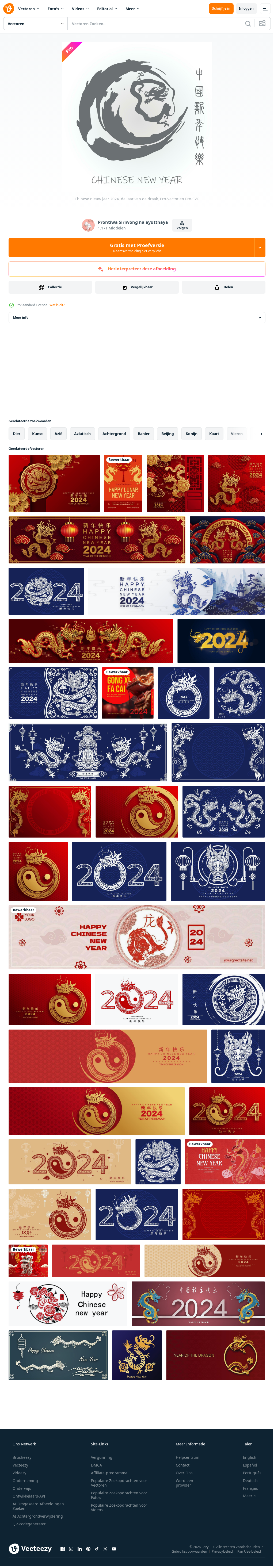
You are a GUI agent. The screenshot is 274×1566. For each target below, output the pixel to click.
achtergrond (114, 433)
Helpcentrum (184, 1457)
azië (58, 433)
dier (16, 433)
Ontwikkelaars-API (28, 1496)
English (246, 1457)
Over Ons (180, 1472)
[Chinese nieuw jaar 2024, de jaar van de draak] (68, 1303)
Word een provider (181, 1483)
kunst (37, 433)
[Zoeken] (244, 23)
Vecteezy (20, 1465)
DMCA (94, 1465)
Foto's (53, 8)
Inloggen (242, 8)
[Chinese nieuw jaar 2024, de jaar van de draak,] (58, 1355)
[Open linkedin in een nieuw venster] (80, 1548)
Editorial (105, 8)
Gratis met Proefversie (135, 247)
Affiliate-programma (107, 1472)
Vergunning (100, 1457)
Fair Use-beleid (245, 1551)
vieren (237, 433)
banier (144, 433)
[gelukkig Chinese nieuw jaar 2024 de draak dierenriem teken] (46, 591)
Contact (179, 1465)
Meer (130, 8)
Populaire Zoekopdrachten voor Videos (117, 1507)
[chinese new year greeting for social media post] (28, 1261)
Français (246, 1488)
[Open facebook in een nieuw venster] (62, 1548)
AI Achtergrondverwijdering (37, 1516)
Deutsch (246, 1480)
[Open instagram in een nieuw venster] (71, 1548)
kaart (214, 433)
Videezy (19, 1472)
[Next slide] (252, 433)
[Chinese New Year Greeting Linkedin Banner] (137, 937)
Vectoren (26, 8)
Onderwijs (21, 1488)
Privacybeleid (218, 1551)
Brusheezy (21, 1457)
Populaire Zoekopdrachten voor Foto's (117, 1495)
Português (248, 1472)
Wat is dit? (57, 305)
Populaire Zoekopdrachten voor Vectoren (117, 1483)
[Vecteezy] (8, 8)
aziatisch (82, 433)
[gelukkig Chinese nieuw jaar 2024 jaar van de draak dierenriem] (236, 483)
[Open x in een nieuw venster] (105, 1548)
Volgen (180, 228)
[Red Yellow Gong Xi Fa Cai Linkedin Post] (128, 693)
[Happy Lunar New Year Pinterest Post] (123, 483)
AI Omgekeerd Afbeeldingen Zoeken (31, 1506)
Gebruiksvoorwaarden (185, 1551)
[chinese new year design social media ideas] (225, 1161)
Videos (78, 8)
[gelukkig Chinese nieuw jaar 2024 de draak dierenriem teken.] (54, 483)
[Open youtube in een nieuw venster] (114, 1548)
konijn (191, 433)
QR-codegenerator (28, 1523)
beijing (167, 433)
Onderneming (24, 1480)
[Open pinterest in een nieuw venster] (88, 1548)
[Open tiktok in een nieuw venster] (97, 1548)
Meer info (20, 317)
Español (246, 1465)
